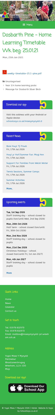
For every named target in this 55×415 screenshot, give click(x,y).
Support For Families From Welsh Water (27, 163)
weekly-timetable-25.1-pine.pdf (24, 73)
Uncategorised (13, 81)
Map (7, 369)
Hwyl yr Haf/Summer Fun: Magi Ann (25, 154)
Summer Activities (15, 180)
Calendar (10, 307)
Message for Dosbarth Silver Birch (23, 89)
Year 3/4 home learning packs (21, 85)
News (8, 303)
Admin (34, 408)
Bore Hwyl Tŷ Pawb (16, 146)
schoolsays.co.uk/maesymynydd (23, 121)
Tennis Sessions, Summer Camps (22, 171)
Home (8, 299)
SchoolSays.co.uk (28, 411)
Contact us (10, 311)
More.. (9, 188)
